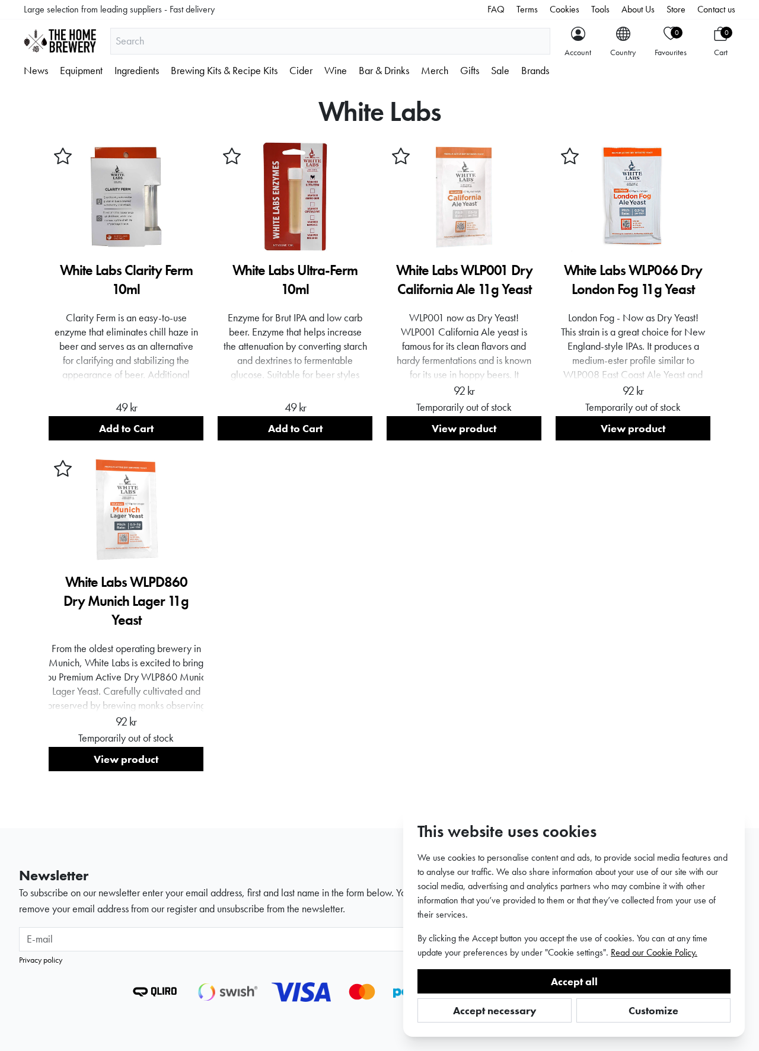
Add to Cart (126, 428)
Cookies (564, 9)
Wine (335, 70)
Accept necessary (495, 1010)
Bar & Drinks (384, 70)
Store (675, 9)
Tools (600, 9)
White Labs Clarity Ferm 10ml (126, 279)
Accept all (574, 981)
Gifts (469, 70)
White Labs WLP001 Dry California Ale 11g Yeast (464, 279)
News (36, 70)
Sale (500, 70)
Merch (434, 70)
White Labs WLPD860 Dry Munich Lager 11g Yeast (126, 601)
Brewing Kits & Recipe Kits (224, 70)
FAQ (496, 9)
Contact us (716, 9)
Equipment (81, 70)
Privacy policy (40, 959)
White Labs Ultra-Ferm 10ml (295, 279)
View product (464, 428)
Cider (300, 70)
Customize (653, 1010)
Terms (527, 9)
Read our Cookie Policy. (654, 952)
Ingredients (136, 70)
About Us (638, 9)
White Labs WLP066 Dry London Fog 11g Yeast (633, 279)
